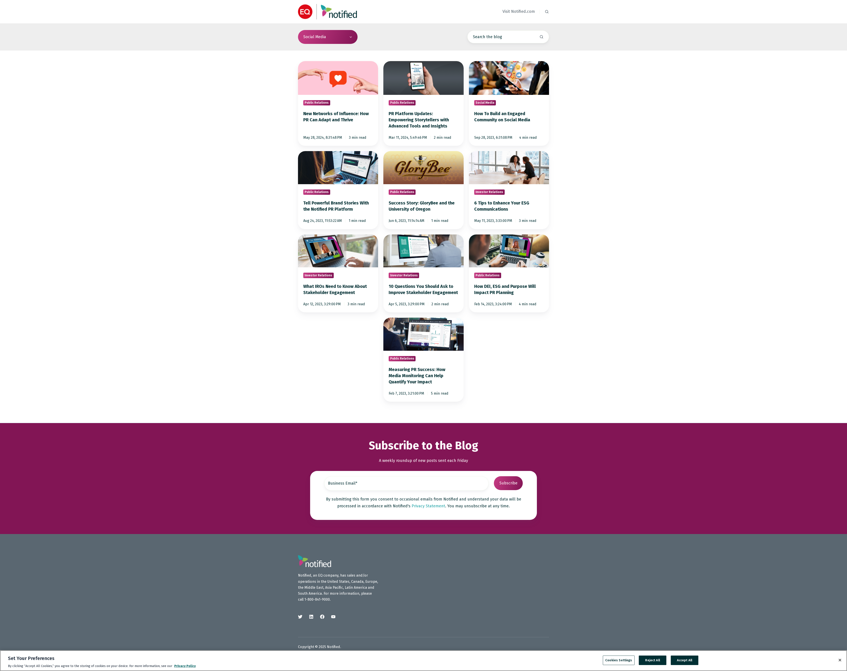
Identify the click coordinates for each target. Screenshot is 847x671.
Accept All (684, 660)
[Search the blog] (541, 37)
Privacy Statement (428, 506)
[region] (423, 660)
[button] (547, 11)
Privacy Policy (185, 666)
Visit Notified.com (518, 11)
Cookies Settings (618, 660)
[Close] (840, 660)
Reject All (652, 660)
